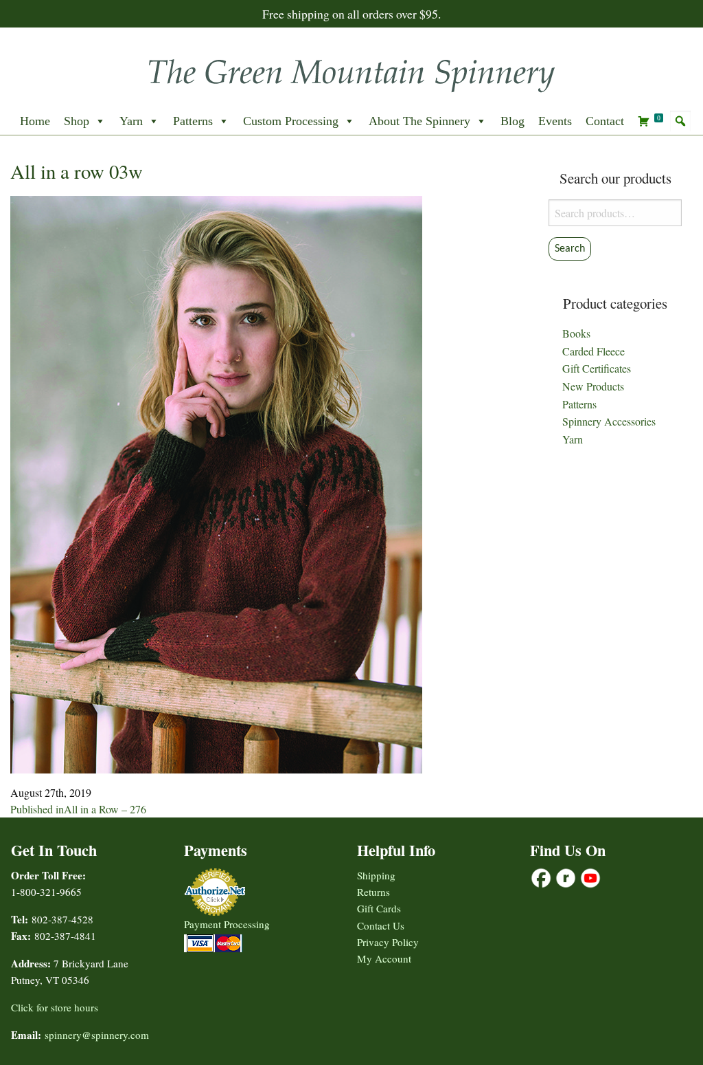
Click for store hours (54, 1007)
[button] (680, 121)
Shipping (376, 875)
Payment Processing (227, 924)
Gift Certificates (596, 368)
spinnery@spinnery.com (97, 1035)
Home (35, 121)
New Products (593, 386)
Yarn (131, 121)
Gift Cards (379, 908)
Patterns (193, 121)
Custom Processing (290, 121)
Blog (512, 121)
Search (570, 248)
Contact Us (380, 925)
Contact (605, 121)
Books (576, 333)
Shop (76, 121)
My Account (384, 958)
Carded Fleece (593, 351)
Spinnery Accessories (609, 421)
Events (555, 121)
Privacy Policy (388, 942)
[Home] (351, 71)
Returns (373, 892)
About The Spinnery (419, 121)
